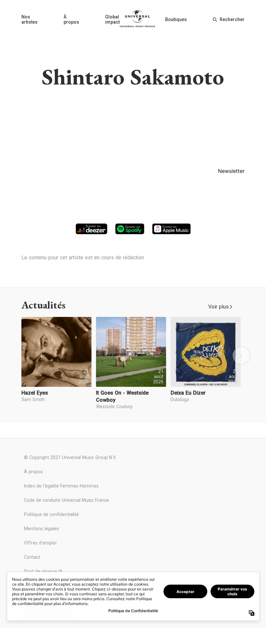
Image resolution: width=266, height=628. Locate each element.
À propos (71, 19)
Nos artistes (29, 19)
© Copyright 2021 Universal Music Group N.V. (70, 457)
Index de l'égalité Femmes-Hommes (61, 485)
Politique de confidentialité (51, 514)
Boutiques (176, 19)
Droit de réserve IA (43, 571)
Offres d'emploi (40, 542)
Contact (32, 557)
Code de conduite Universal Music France (66, 500)
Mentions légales (41, 528)
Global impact (112, 19)
